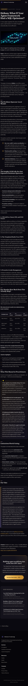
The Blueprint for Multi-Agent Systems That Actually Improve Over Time (13, 612)
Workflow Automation (6, 649)
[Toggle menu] (26, 2)
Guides (2, 658)
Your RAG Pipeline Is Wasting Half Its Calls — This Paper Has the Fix (13, 596)
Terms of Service (5, 673)
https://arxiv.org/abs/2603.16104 (9, 550)
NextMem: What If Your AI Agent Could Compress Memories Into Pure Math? (14, 604)
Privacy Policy (4, 670)
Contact (3, 668)
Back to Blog (5, 626)
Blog (2, 662)
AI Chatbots (4, 647)
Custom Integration (5, 651)
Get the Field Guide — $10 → (14, 577)
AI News (5, 662)
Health (2, 660)
